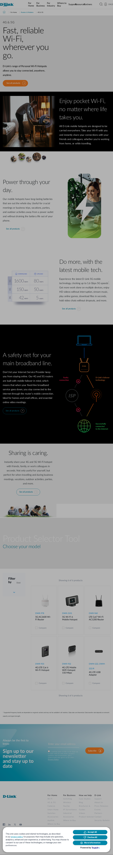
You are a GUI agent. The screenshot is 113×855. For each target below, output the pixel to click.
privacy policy (17, 837)
